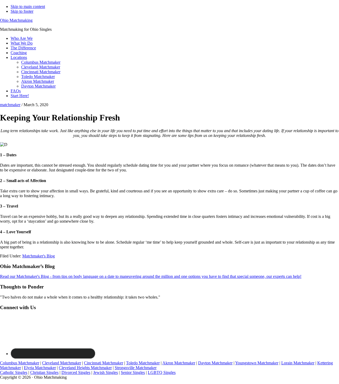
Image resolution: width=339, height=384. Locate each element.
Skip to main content (28, 6)
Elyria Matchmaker (40, 367)
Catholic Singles (13, 372)
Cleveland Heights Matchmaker (85, 367)
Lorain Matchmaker (297, 363)
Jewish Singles (105, 372)
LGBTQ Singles (162, 372)
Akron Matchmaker (178, 363)
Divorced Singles (75, 372)
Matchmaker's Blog (38, 256)
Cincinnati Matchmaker (103, 363)
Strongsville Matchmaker (136, 367)
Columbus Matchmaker (19, 363)
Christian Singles (44, 372)
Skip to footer (22, 11)
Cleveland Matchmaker (61, 363)
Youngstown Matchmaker (256, 363)
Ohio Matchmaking (16, 20)
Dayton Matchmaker (215, 363)
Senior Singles (133, 372)
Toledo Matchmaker (143, 363)
